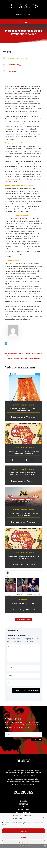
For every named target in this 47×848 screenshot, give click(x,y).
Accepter (23, 831)
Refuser (24, 837)
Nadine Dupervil (19, 460)
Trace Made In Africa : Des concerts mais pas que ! (23, 514)
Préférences (23, 843)
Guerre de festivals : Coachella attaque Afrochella (23, 409)
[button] (44, 817)
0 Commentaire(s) (14, 65)
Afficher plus (22, 620)
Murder (17, 86)
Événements (29, 405)
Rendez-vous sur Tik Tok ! (23, 603)
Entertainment (22, 58)
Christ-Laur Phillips (19, 417)
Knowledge (23, 809)
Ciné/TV (11, 58)
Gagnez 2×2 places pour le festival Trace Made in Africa (23, 452)
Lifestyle (23, 804)
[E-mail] (6, 344)
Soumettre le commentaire (26, 690)
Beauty (23, 801)
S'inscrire (37, 739)
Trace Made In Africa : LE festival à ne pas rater (23, 557)
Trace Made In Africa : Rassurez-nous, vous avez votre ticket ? (23, 474)
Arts (23, 807)
